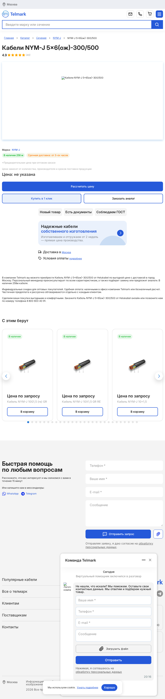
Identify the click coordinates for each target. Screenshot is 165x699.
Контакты (10, 627)
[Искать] (157, 24)
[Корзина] (149, 14)
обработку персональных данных (99, 671)
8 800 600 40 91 (36, 300)
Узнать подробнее (87, 687)
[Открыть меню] (159, 14)
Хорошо (109, 687)
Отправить (113, 660)
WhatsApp (13, 493)
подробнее (75, 258)
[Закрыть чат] (150, 560)
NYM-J (16, 149)
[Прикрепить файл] (158, 534)
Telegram (31, 493)
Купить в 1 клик (41, 198)
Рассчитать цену (82, 186)
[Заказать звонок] (140, 14)
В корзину (27, 411)
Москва (12, 4)
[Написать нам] (130, 14)
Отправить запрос (121, 534)
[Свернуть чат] (144, 560)
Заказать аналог (123, 198)
